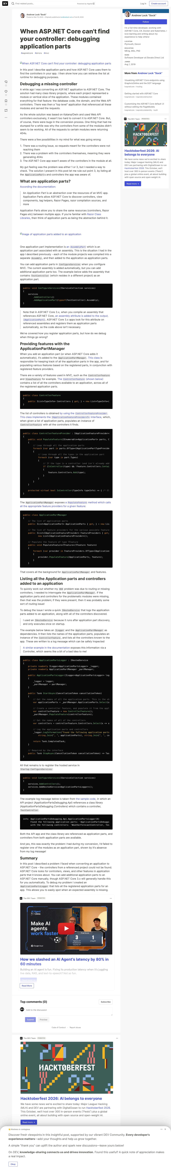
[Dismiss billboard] (165, 1129)
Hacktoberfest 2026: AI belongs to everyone (61, 1098)
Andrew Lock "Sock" (36, 14)
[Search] (12, 3)
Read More (27, 985)
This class (94, 357)
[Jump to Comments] (6, 92)
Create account (158, 3)
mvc (46, 53)
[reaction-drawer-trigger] (6, 83)
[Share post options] (6, 117)
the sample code (86, 798)
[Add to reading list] (6, 102)
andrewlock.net (66, 17)
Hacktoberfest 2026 (98, 1107)
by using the (83, 413)
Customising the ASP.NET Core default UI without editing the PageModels (144, 106)
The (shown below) (80, 379)
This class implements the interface (60, 417)
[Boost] (6, 110)
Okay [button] (13, 1164)
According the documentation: (38, 186)
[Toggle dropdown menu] (111, 898)
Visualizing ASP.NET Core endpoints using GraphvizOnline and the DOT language (144, 83)
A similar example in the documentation (46, 647)
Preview (43, 1019)
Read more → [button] (29, 1122)
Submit (30, 1019)
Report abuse (75, 1027)
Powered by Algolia (85, 4)
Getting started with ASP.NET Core (141, 95)
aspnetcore (27, 53)
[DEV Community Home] (5, 3)
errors (38, 53)
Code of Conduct (59, 1027)
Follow (146, 22)
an (76, 246)
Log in (143, 3)
